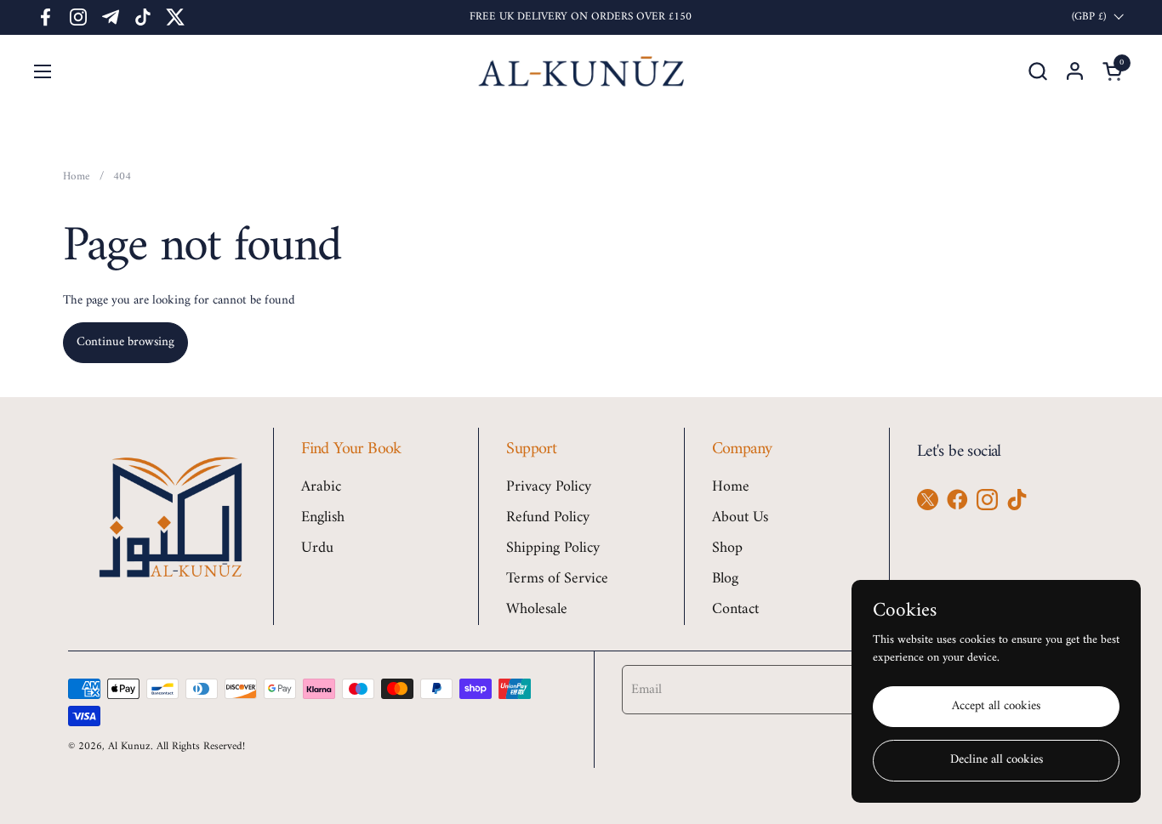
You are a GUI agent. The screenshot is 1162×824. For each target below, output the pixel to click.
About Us (740, 517)
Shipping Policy (553, 548)
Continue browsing (125, 342)
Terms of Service (557, 578)
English (323, 517)
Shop (727, 548)
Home (730, 487)
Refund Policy (548, 517)
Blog (725, 578)
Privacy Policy (548, 487)
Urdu (317, 548)
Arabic (321, 487)
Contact (735, 609)
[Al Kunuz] (581, 71)
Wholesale (536, 609)
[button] (1037, 71)
